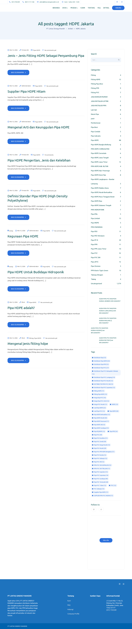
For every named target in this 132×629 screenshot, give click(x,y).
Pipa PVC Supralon (101, 472)
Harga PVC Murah (100, 404)
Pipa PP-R (94, 240)
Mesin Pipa (95, 114)
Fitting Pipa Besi (97, 84)
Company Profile (73, 614)
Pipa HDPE (36, 50)
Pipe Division (95, 266)
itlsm (23, 302)
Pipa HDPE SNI (99, 424)
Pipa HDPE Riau (96, 201)
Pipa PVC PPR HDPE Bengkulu (104, 451)
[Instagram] (117, 2)
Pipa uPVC (94, 262)
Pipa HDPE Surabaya (101, 428)
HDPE (115, 404)
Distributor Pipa (100, 357)
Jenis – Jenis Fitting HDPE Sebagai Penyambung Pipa (46, 55)
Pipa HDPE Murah (100, 418)
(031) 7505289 (111, 610)
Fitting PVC (95, 92)
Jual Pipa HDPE (100, 408)
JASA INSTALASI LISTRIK (99, 101)
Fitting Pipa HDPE (100, 394)
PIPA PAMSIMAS (96, 227)
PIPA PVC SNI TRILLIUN (102, 468)
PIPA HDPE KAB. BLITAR (99, 166)
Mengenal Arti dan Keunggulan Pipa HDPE (38, 127)
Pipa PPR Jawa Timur (98, 249)
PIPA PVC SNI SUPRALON (102, 465)
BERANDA (56, 8)
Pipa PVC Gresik (100, 441)
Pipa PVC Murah (100, 448)
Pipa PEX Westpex (98, 236)
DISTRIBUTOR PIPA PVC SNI (103, 384)
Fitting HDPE (95, 79)
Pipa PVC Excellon (100, 438)
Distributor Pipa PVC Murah (103, 381)
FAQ (99, 8)
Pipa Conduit (95, 131)
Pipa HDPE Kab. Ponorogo (100, 171)
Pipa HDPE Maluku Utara (100, 188)
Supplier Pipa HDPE (101, 492)
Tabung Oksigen (97, 275)
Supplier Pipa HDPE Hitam (26, 91)
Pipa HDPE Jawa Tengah (100, 158)
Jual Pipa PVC (99, 411)
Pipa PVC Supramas (101, 475)
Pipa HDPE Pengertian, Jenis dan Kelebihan (39, 160)
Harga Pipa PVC (100, 397)
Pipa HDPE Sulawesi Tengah (101, 205)
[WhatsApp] (122, 2)
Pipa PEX (94, 231)
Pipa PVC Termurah (101, 482)
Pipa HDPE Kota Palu (98, 175)
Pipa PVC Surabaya (101, 478)
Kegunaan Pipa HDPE (23, 236)
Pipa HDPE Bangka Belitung (101, 144)
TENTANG (91, 8)
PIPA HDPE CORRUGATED (100, 149)
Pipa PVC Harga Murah (102, 445)
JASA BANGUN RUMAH (99, 97)
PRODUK (74, 8)
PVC (113, 485)
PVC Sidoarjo (99, 489)
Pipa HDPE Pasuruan (101, 421)
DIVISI (64, 8)
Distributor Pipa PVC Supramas (104, 387)
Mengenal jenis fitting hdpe (28, 343)
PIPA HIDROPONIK (97, 210)
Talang (93, 279)
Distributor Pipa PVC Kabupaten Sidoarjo (105, 372)
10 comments (49, 155)
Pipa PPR (94, 244)
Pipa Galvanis (96, 136)
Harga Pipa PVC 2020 (101, 401)
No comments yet (50, 50)
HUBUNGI (118, 8)
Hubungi (70, 609)
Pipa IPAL (94, 214)
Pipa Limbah (95, 218)
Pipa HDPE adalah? (21, 308)
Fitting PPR (95, 88)
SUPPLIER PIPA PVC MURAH (103, 495)
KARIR (83, 8)
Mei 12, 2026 (13, 302)
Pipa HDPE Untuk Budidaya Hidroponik (36, 272)
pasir (93, 118)
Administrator (26, 86)
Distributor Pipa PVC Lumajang (104, 377)
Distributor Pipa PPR (101, 364)
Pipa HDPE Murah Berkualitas (101, 192)
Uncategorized (96, 283)
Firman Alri (25, 50)
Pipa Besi (94, 127)
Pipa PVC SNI (95, 257)
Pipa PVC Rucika (100, 455)
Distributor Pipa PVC (101, 368)
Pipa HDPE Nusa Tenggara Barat (103, 197)
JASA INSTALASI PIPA (98, 105)
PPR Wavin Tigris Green (99, 270)
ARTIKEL (106, 8)
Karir (69, 601)
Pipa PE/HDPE (99, 431)
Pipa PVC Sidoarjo (100, 458)
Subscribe (106, 540)
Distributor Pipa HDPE (102, 361)
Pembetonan (95, 123)
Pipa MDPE (95, 223)
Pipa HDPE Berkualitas (102, 414)
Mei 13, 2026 (13, 50)
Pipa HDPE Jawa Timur (99, 162)
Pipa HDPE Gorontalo (98, 153)
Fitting (31, 338)
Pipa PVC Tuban (100, 485)
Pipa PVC (94, 253)
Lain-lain (94, 110)
